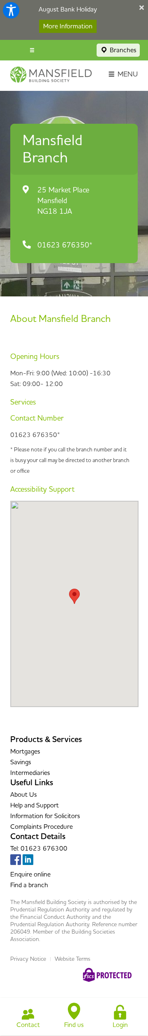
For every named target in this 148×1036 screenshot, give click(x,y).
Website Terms (72, 959)
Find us (74, 1024)
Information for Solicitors (45, 816)
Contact (28, 1024)
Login (120, 1024)
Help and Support (34, 805)
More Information (67, 26)
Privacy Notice (28, 959)
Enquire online (30, 874)
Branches (122, 50)
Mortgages (25, 751)
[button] (74, 596)
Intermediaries (30, 772)
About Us (23, 794)
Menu (127, 74)
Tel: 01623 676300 (38, 848)
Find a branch (29, 885)
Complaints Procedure (41, 826)
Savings (20, 762)
